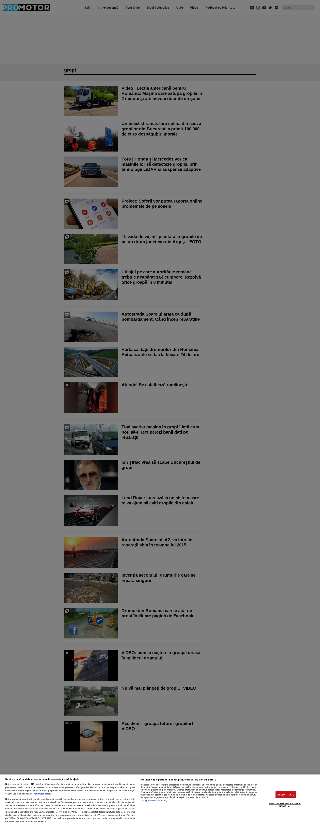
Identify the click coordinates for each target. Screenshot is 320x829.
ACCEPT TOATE (286, 794)
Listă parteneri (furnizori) (153, 800)
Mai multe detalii (42, 793)
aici (56, 812)
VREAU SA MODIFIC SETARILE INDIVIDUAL (284, 804)
